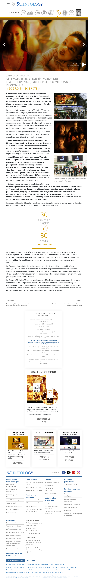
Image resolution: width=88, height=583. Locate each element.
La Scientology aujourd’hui (51, 499)
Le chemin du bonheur (13, 523)
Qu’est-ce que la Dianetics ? (11, 496)
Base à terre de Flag (70, 507)
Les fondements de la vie (34, 490)
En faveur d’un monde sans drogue (39, 570)
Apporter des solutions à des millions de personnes (43, 359)
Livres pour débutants (52, 482)
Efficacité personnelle (33, 503)
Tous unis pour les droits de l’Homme (63, 570)
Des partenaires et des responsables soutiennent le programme (43, 362)
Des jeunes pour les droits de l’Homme (17, 572)
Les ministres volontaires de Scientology (38, 567)
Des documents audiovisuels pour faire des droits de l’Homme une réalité (67, 304)
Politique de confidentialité (50, 576)
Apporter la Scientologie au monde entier (73, 515)
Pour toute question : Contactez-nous (34, 524)
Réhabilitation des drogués (15, 532)
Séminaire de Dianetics (33, 500)
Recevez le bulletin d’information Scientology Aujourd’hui (34, 550)
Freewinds (67, 510)
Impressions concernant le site (31, 529)
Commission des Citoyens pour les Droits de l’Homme (47, 572)
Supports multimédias (43, 327)
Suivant (78, 301)
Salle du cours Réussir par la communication (34, 510)
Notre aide (10, 520)
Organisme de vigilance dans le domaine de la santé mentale (13, 544)
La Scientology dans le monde (72, 490)
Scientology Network (33, 564)
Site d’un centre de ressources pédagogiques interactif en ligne (43, 351)
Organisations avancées (72, 504)
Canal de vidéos (11, 512)
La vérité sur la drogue (13, 535)
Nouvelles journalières (69, 480)
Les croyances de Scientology (11, 490)
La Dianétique (21, 564)
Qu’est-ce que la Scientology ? (12, 480)
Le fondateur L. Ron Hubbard (11, 485)
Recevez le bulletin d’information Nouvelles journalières (33, 543)
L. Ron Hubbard (10, 564)
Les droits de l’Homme (13, 538)
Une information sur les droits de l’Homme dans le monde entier (43, 355)
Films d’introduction (51, 493)
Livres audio (49, 485)
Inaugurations (49, 503)
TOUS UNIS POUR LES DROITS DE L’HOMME (43, 315)
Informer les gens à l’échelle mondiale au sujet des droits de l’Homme (43, 333)
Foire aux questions (12, 509)
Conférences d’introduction (49, 489)
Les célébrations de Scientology (51, 507)
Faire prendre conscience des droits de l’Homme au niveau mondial (43, 320)
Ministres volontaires (13, 549)
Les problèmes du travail (33, 487)
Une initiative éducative (43, 329)
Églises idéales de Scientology (70, 500)
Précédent (11, 301)
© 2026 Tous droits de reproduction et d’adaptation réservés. (23, 577)
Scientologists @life (70, 484)
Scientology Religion (47, 564)
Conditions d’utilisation (49, 577)
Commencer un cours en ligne (15, 567)
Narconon (24, 570)
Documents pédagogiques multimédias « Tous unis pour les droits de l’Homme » (20, 304)
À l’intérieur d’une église (14, 506)
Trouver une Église (34, 533)
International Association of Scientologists (64, 567)
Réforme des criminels (13, 529)
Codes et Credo (11, 503)
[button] (8, 44)
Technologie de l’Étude (13, 526)
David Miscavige (59, 564)
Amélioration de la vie (32, 506)
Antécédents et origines (14, 500)
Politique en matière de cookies (68, 576)
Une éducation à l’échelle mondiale (43, 324)
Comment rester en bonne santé (14, 554)
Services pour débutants (31, 496)
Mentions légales (62, 577)
